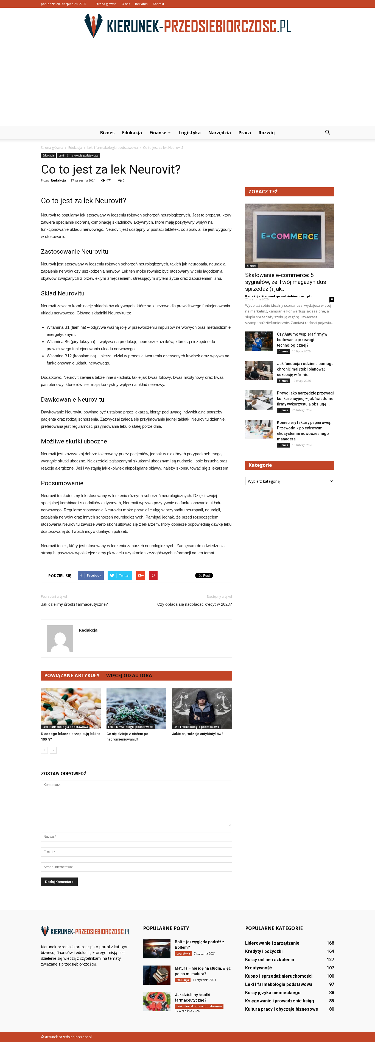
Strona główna (106, 4)
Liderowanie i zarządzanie (272, 943)
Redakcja (58, 180)
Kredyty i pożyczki (263, 951)
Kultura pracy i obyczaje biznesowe (281, 1009)
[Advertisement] (187, 84)
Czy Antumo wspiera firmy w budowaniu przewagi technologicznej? (302, 339)
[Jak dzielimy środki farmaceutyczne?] (156, 1001)
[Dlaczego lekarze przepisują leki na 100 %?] (71, 708)
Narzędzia (219, 133)
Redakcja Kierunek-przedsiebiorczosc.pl (277, 296)
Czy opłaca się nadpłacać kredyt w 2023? (194, 604)
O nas (126, 4)
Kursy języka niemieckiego (273, 992)
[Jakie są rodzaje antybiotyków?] (202, 708)
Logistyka (190, 133)
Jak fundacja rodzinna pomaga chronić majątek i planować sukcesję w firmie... (305, 369)
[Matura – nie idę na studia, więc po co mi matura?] (156, 975)
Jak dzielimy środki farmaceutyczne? (74, 604)
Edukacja (132, 133)
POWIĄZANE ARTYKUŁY (72, 675)
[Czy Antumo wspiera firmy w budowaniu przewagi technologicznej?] (259, 341)
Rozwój (267, 133)
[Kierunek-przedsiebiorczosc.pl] (187, 26)
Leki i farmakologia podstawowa (79, 155)
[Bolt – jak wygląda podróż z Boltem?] (156, 948)
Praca (245, 133)
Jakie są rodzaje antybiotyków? (197, 734)
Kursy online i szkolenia (269, 959)
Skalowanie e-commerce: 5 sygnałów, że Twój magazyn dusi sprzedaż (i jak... (286, 282)
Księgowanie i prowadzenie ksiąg (279, 1000)
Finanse (158, 133)
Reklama (141, 4)
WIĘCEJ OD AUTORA (129, 675)
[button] (327, 132)
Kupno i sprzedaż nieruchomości (278, 976)
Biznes (107, 133)
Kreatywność (258, 967)
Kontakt (158, 4)
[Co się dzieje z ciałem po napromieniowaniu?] (136, 708)
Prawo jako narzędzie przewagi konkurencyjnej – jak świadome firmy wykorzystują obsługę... (305, 398)
